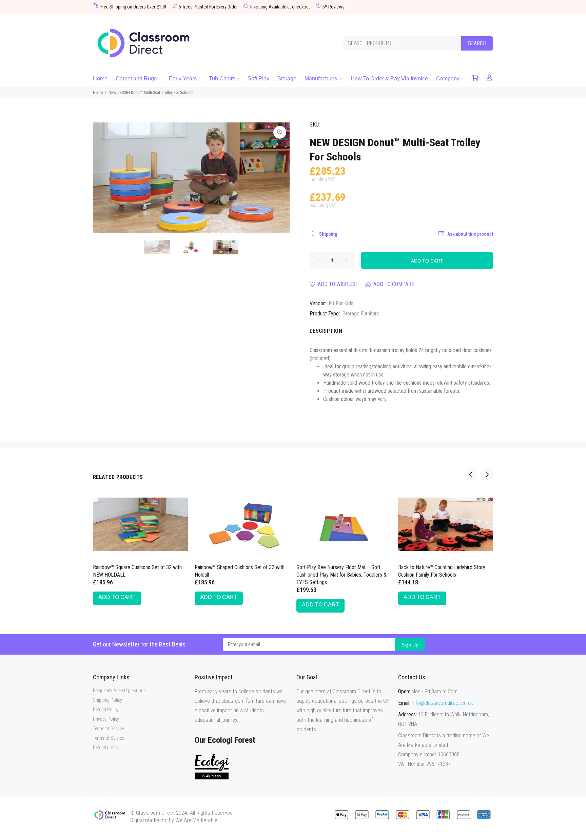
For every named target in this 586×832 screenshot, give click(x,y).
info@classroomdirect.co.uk (442, 703)
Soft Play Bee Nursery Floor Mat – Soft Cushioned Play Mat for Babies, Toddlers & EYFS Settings (341, 574)
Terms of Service (108, 728)
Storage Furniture (361, 313)
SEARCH (477, 43)
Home (98, 92)
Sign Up (410, 644)
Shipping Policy (107, 700)
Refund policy (105, 747)
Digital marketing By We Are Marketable (173, 820)
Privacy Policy (106, 719)
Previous (102, 177)
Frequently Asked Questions (119, 690)
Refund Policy (106, 709)
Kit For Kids (341, 303)
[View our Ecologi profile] (212, 766)
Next (279, 177)
